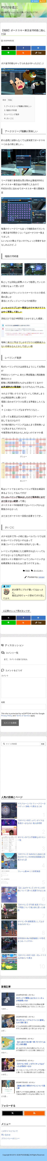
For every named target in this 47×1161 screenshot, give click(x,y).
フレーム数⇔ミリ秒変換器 (29, 871)
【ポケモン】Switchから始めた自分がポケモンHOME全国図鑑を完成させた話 (31, 857)
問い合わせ (5, 1135)
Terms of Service (23, 716)
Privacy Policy (6, 716)
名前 (3, 702)
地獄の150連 (10, 110)
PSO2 (27, 571)
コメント (4, 675)
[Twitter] (8, 48)
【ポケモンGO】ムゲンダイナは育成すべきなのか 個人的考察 (31, 821)
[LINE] (8, 53)
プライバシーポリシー (10, 1138)
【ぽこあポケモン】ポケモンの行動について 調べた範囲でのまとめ (32, 889)
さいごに (9, 118)
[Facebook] (23, 48)
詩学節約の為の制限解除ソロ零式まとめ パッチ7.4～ (31, 939)
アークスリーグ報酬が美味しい (18, 106)
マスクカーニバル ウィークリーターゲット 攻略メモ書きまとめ (32, 804)
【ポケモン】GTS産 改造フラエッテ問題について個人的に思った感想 (32, 907)
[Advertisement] (23, 770)
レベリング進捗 (11, 114)
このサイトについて (9, 1131)
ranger (41, 577)
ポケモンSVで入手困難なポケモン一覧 (32, 838)
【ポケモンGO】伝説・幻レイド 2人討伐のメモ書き (32, 956)
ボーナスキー (38, 571)
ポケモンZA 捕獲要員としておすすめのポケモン (31, 922)
